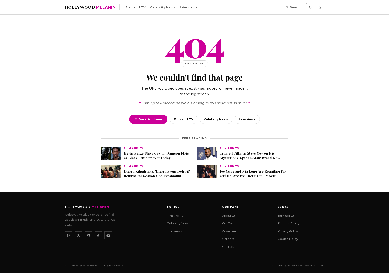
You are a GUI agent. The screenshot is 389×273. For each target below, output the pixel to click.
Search (295, 7)
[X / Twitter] (78, 235)
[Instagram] (68, 235)
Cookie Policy (288, 239)
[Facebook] (88, 235)
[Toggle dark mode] (320, 7)
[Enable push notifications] (310, 7)
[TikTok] (98, 235)
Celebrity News (162, 7)
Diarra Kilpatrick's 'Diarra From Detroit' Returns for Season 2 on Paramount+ (157, 173)
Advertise (229, 231)
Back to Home (150, 119)
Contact (228, 246)
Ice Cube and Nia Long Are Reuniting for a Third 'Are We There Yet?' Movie (253, 173)
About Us (228, 215)
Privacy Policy (288, 231)
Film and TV (135, 7)
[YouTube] (108, 235)
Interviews (188, 7)
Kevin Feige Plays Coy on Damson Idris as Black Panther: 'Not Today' (156, 155)
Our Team (229, 223)
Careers (228, 239)
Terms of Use (287, 215)
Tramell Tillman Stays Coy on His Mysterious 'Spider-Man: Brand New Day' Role (250, 155)
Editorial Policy (288, 223)
